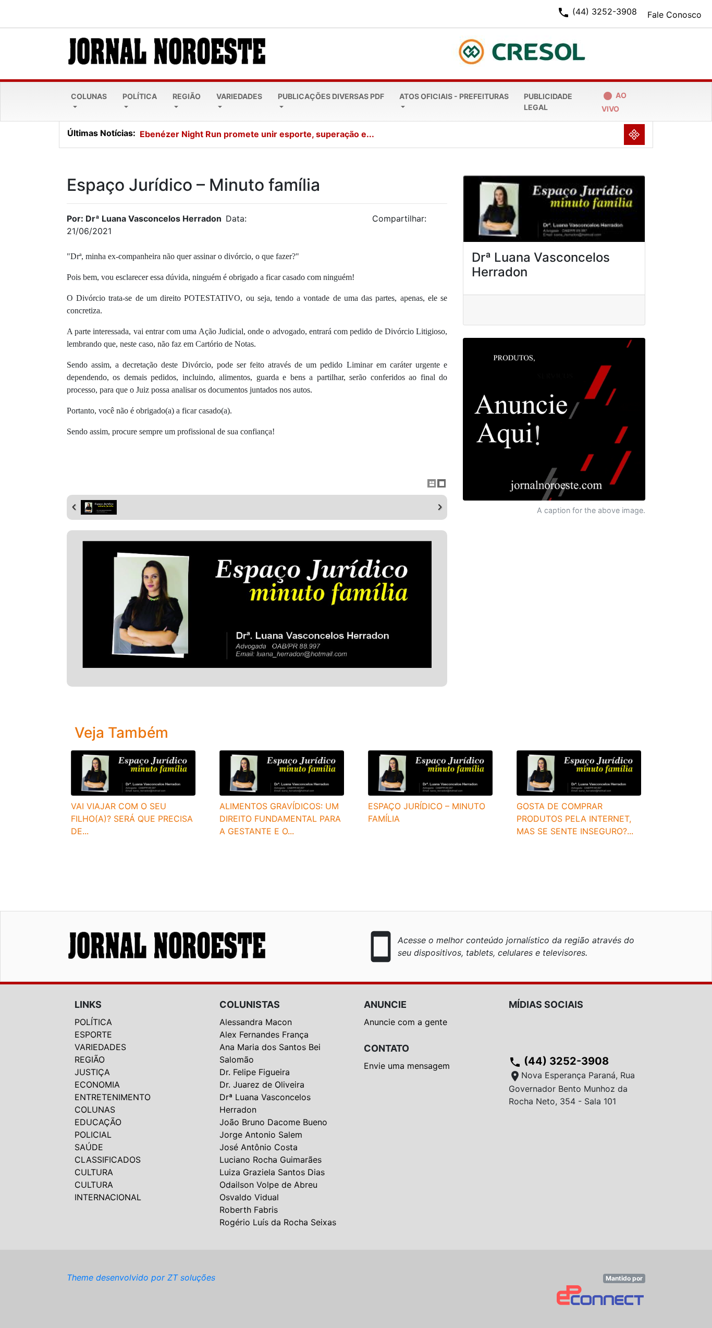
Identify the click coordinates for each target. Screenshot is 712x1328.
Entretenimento (113, 1097)
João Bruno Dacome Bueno (273, 1122)
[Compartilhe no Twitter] (439, 221)
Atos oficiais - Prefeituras (454, 96)
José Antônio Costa (258, 1147)
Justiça (92, 1072)
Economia (97, 1084)
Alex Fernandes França (264, 1034)
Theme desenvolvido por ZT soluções (141, 1277)
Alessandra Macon (255, 1022)
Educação (98, 1122)
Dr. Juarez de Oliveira (261, 1084)
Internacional (108, 1197)
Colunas (89, 96)
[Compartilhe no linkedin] (434, 221)
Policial (93, 1134)
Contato (386, 1048)
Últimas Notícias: (101, 133)
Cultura (94, 1172)
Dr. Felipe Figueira (254, 1072)
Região (187, 96)
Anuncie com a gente (405, 1022)
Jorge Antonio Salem (260, 1134)
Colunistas (249, 1004)
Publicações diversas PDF (331, 96)
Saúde (89, 1147)
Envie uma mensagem (407, 1066)
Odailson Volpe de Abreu (268, 1184)
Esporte (93, 1034)
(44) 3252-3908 (559, 1061)
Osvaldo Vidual (249, 1197)
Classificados (108, 1159)
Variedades (239, 96)
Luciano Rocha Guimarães (270, 1159)
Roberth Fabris (248, 1209)
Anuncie (385, 1004)
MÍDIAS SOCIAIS (546, 1004)
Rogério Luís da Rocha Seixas (277, 1222)
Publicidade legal (548, 102)
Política (139, 96)
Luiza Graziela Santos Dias (272, 1172)
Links (88, 1004)
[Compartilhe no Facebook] (444, 221)
